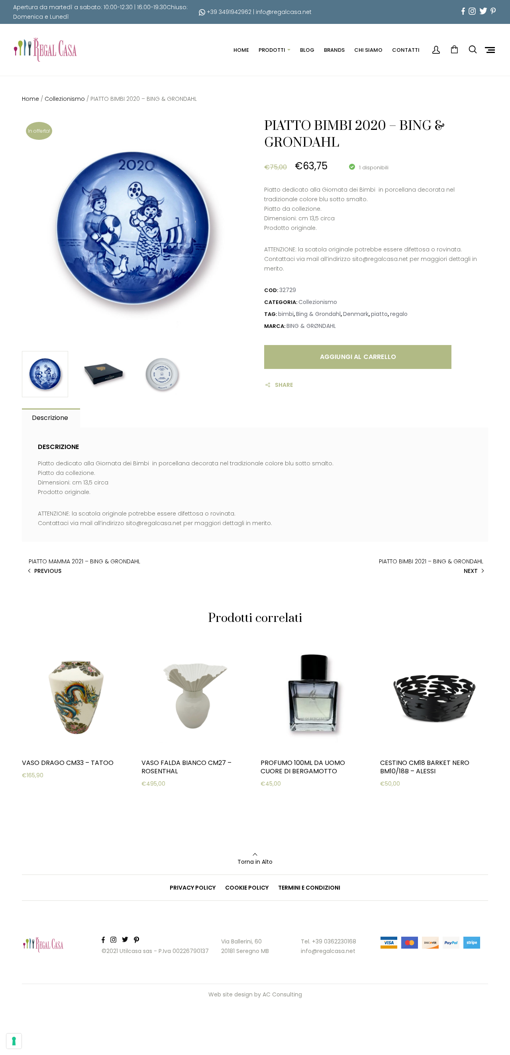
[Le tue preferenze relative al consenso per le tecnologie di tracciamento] (14, 1041)
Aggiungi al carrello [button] (62, 791)
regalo (399, 314)
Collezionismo (65, 99)
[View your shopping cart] (454, 49)
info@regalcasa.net (284, 12)
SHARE (284, 385)
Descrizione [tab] (50, 417)
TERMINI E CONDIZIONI (309, 888)
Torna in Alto (255, 862)
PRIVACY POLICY (193, 888)
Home (30, 99)
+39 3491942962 (228, 12)
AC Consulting (282, 994)
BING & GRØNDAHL (311, 326)
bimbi (286, 314)
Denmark (356, 314)
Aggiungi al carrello (358, 356)
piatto (379, 314)
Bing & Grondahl (318, 314)
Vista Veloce (51, 811)
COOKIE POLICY (247, 888)
